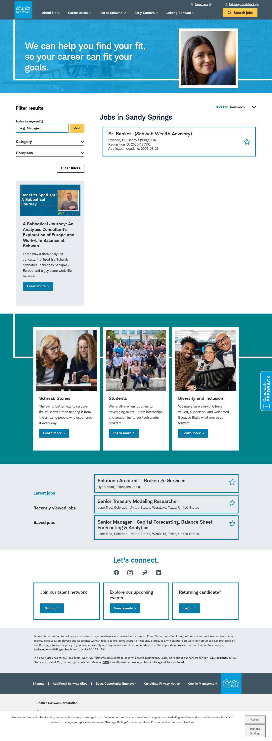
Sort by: (222, 107)
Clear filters (70, 168)
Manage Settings (255, 730)
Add (77, 128)
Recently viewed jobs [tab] (54, 507)
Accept (255, 719)
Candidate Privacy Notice (162, 683)
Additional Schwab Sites (70, 683)
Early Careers (144, 13)
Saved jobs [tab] (44, 522)
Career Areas (78, 13)
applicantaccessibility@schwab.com (55, 649)
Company (24, 153)
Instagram (130, 573)
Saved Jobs (203, 4)
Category (24, 141)
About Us (49, 13)
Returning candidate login (243, 4)
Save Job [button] (232, 481)
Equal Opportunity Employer (116, 683)
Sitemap (38, 683)
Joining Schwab (178, 13)
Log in (187, 608)
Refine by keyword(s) (29, 121)
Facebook (116, 572)
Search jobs (243, 13)
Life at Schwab (111, 13)
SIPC (106, 662)
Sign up (50, 608)
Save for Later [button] (247, 141)
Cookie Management (202, 683)
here (48, 645)
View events (123, 608)
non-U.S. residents (215, 657)
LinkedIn (158, 572)
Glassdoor (145, 573)
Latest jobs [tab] (44, 493)
